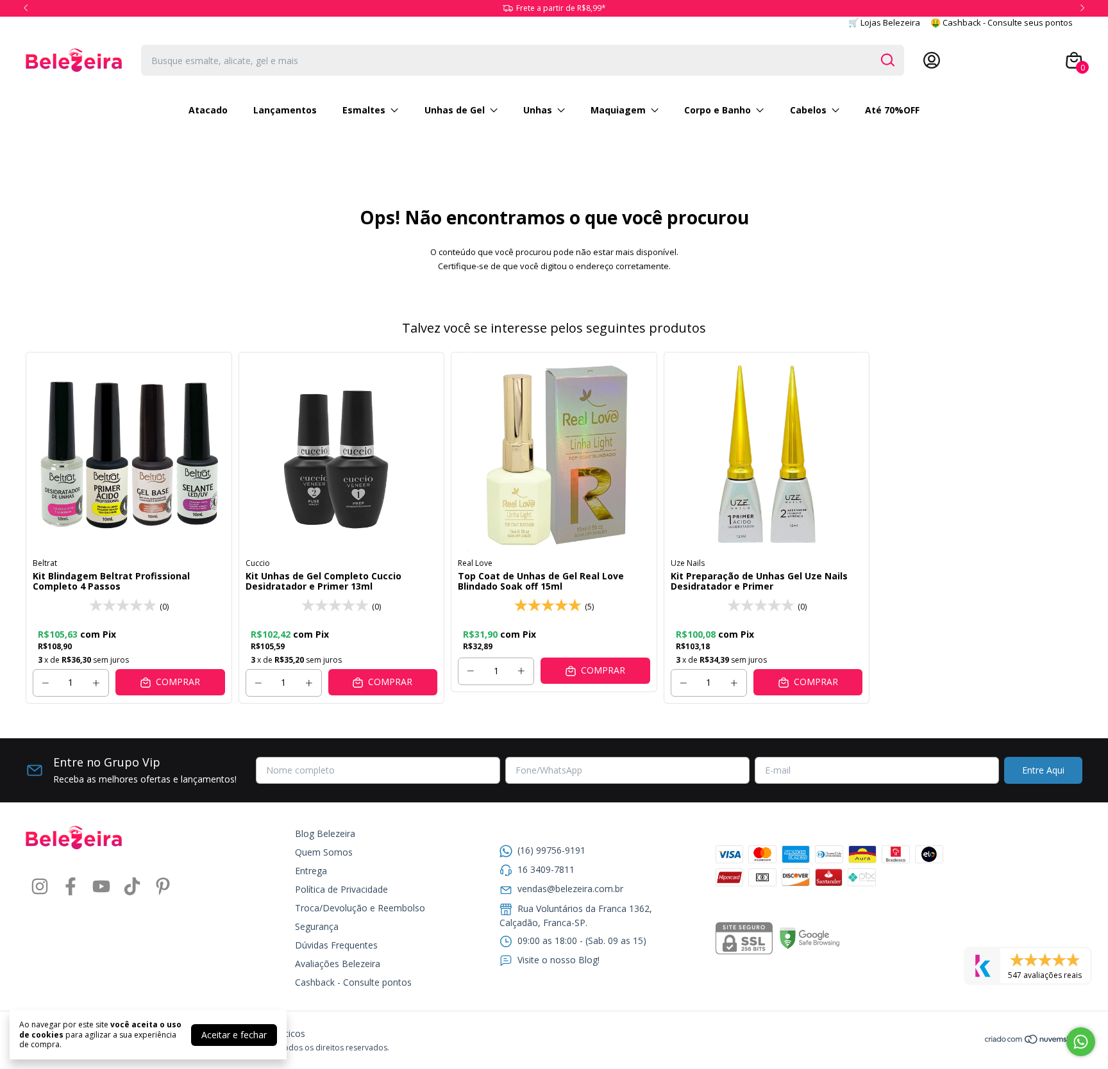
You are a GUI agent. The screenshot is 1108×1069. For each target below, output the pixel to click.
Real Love (475, 563)
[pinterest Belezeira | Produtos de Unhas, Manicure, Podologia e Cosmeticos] (163, 886)
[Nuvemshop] (1033, 1041)
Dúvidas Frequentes (336, 945)
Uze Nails (688, 563)
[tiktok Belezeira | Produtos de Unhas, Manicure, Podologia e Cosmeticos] (132, 886)
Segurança (317, 926)
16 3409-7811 (546, 869)
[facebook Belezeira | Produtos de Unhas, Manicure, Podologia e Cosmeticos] (70, 886)
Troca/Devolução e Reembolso (360, 908)
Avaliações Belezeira (337, 963)
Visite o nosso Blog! (558, 960)
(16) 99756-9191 (551, 850)
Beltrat (45, 563)
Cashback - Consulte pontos (353, 982)
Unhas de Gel (454, 110)
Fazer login (1029, 60)
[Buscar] (887, 59)
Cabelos (808, 110)
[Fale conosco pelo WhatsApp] (1080, 1041)
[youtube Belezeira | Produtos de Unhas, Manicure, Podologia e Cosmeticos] (101, 886)
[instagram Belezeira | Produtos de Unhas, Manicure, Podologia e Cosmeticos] (40, 886)
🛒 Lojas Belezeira (884, 22)
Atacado (208, 110)
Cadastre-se (969, 60)
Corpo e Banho (717, 110)
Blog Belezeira (325, 833)
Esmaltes (363, 110)
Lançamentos (285, 110)
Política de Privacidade (341, 889)
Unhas (537, 110)
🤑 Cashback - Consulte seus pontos (1001, 22)
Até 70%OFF (892, 110)
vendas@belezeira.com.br (570, 889)
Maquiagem (618, 110)
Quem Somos (324, 852)
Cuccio (258, 563)
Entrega (311, 871)
